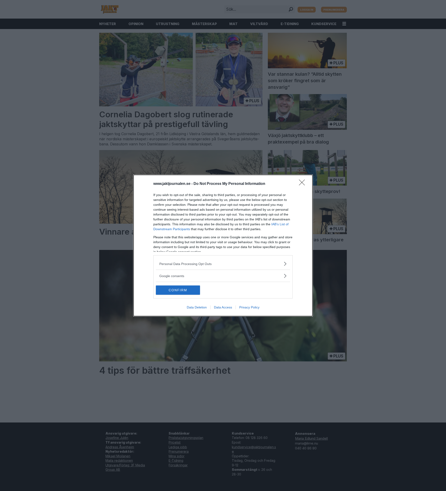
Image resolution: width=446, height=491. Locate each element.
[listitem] (223, 263)
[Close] (303, 184)
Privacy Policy (249, 307)
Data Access (223, 307)
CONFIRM (178, 290)
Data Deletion (197, 307)
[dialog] (223, 245)
